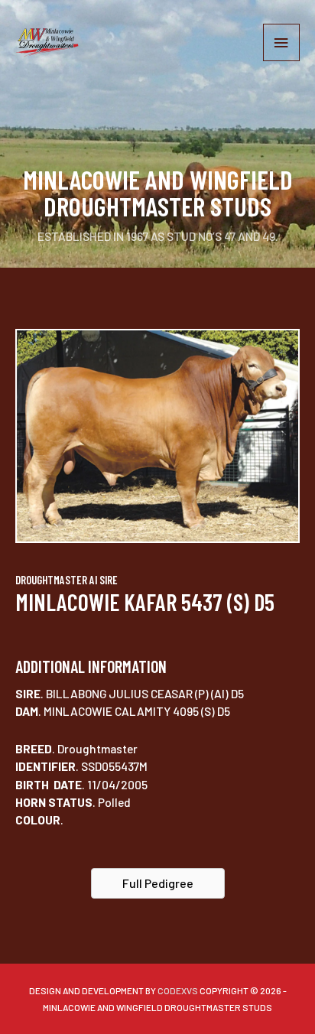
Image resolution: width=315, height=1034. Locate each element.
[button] (158, 883)
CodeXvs (178, 990)
